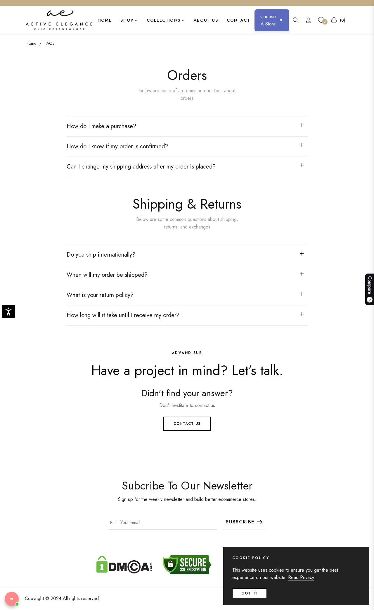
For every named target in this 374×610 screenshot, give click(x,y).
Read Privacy (301, 577)
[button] (295, 20)
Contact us (187, 423)
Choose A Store (271, 20)
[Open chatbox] (12, 599)
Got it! (249, 593)
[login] (308, 20)
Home (31, 43)
